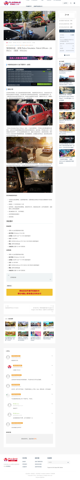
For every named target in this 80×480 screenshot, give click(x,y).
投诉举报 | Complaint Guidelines (43, 473)
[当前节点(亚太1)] (38, 6)
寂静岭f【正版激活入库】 (65, 110)
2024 (8, 45)
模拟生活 (9, 285)
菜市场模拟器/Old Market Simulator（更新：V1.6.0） (10, 339)
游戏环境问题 (38, 466)
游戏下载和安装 (39, 461)
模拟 (27, 45)
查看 (73, 35)
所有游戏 (23, 45)
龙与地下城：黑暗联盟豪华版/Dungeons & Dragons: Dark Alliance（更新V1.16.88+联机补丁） (42, 309)
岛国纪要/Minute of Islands (11, 307)
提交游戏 (28, 473)
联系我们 (8, 466)
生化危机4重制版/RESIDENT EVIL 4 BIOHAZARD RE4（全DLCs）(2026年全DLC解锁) (66, 145)
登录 (35, 438)
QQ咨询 (67, 55)
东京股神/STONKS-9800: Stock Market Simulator (36, 339)
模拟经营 (31, 45)
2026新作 (24, 464)
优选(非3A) (13, 45)
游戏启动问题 (38, 464)
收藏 (34, 42)
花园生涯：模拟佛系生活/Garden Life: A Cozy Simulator (23, 339)
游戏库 (24, 461)
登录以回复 (52, 356)
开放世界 (18, 45)
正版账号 (24, 466)
